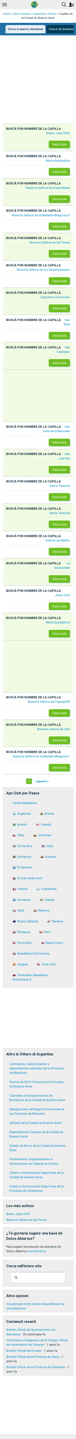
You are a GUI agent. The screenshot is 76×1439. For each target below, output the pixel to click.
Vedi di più (59, 144)
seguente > (42, 781)
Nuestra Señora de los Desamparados (43, 269)
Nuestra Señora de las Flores (50, 242)
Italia (20, 910)
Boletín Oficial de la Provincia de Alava (32, 1357)
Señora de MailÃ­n (57, 540)
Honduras (24, 900)
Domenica (24, 856)
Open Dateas (22, 13)
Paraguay (23, 932)
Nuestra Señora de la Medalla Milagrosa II (41, 215)
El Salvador (25, 867)
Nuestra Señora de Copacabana (48, 188)
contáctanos (37, 1251)
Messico (44, 910)
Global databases (25, 803)
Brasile (22, 824)
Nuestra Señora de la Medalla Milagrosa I (41, 756)
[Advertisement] (38, 83)
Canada (46, 824)
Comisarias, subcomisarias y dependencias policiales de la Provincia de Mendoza (36, 1068)
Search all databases (62, 29)
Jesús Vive (62, 595)
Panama (57, 921)
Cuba (49, 846)
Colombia (44, 835)
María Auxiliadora (58, 160)
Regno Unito (54, 943)
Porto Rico (24, 943)
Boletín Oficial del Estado (24, 1350)
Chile (20, 835)
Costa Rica (24, 846)
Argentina (39, 13)
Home (7, 13)
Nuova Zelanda (27, 921)
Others (52, 13)
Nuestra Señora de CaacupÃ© (49, 701)
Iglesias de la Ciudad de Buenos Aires (35, 1123)
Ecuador (50, 856)
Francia (22, 889)
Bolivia (49, 813)
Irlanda (49, 900)
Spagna (22, 964)
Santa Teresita (59, 486)
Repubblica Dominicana (33, 953)
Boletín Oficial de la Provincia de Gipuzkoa (35, 1367)
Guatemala (48, 889)
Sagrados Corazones (55, 297)
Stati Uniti (49, 964)
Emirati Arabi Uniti (29, 878)
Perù (47, 932)
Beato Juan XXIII (58, 133)
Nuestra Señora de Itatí (53, 729)
